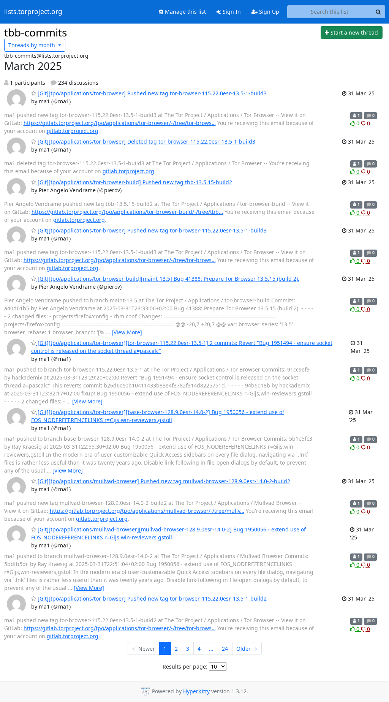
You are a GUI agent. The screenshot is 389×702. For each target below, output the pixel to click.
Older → (246, 648)
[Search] (378, 11)
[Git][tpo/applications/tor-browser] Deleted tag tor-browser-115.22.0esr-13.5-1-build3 (145, 141)
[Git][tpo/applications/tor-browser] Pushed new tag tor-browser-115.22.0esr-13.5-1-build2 (151, 598)
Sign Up (268, 11)
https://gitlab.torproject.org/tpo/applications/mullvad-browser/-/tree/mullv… (147, 510)
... (211, 648)
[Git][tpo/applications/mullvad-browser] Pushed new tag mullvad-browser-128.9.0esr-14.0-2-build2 (163, 481)
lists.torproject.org (33, 11)
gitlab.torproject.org (72, 130)
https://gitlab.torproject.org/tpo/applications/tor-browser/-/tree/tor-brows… (120, 122)
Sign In (231, 11)
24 (225, 648)
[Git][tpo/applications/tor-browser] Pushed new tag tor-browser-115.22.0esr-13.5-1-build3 (151, 93)
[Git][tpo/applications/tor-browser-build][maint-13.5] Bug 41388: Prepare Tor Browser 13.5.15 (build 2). (167, 278)
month (32, 45)
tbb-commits (35, 32)
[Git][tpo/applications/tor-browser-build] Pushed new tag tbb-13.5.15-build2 (134, 182)
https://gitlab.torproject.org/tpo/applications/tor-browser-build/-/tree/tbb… (127, 211)
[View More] (127, 332)
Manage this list (184, 11)
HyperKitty (196, 691)
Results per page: (185, 666)
